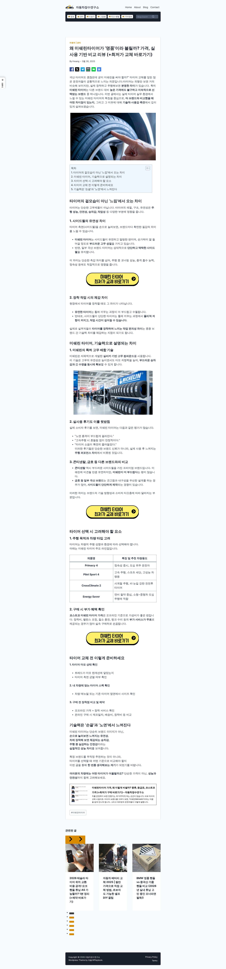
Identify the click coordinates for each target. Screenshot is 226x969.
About (137, 7)
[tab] (71, 913)
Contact (154, 7)
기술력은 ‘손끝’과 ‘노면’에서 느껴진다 (95, 189)
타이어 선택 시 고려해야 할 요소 (92, 180)
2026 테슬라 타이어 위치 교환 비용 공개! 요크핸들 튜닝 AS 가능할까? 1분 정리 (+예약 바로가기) (79, 890)
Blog (145, 7)
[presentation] (79, 858)
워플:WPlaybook (95, 960)
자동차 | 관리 (75, 43)
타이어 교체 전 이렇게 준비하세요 (93, 185)
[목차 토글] (146, 168)
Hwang (75, 61)
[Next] (80, 840)
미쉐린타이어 (78, 812)
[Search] (153, 16)
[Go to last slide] (70, 840)
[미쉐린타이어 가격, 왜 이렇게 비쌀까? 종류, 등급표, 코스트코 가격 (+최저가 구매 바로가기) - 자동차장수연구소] (113, 794)
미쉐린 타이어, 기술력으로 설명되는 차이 (98, 176)
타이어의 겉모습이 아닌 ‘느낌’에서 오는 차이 (99, 172)
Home (128, 7)
